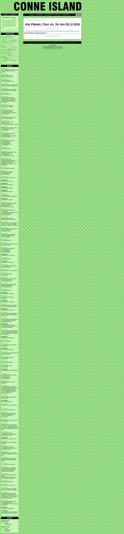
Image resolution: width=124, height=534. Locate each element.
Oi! (6, 54)
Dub (14, 40)
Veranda (4, 61)
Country (8, 38)
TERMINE (39, 14)
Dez (6, 14)
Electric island (13, 41)
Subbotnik (11, 58)
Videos (3, 530)
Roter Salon (15, 56)
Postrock (14, 54)
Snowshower (14, 57)
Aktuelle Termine (9, 30)
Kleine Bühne (9, 51)
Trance (13, 59)
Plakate (48, 42)
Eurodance (11, 42)
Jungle (3, 51)
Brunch (8, 37)
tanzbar (3, 62)
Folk (8, 44)
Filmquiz (3, 44)
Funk (3, 45)
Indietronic (14, 49)
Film (16, 43)
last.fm (3, 527)
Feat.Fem (11, 43)
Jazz (13, 50)
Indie (9, 49)
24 (3, 25)
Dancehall (14, 38)
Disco (3, 40)
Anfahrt (43, 42)
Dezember (29, 20)
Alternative (9, 36)
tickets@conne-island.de (58, 49)
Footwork (12, 44)
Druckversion (40, 20)
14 (10, 22)
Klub (15, 51)
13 (8, 22)
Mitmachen (65, 42)
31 (3, 27)
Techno (3, 59)
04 (5, 20)
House (3, 48)
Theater (8, 59)
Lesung (4, 52)
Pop (9, 54)
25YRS (3, 36)
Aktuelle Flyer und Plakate (52, 29)
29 (12, 25)
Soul (2, 58)
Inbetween (4, 49)
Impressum (31, 42)
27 (9, 25)
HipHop (15, 47)
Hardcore (9, 47)
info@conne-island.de (46, 49)
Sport (6, 58)
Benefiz (4, 37)
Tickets (3, 524)
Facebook (4, 521)
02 (14, 19)
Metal (8, 52)
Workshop (13, 61)
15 (12, 22)
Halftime (4, 47)
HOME (31, 14)
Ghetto (7, 45)
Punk (9, 55)
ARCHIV (58, 14)
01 (12, 19)
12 (7, 22)
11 (5, 22)
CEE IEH (58, 42)
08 (12, 20)
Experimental (4, 43)
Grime (11, 45)
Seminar (4, 57)
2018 (13, 14)
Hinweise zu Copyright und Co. (52, 36)
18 (5, 24)
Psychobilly (4, 55)
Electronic (4, 42)
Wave (8, 61)
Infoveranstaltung (6, 50)
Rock (3, 56)
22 (12, 24)
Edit (8, 41)
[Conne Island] (62, 8)
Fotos (2, 523)
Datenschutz (73, 42)
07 (11, 20)
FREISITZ (66, 14)
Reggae (14, 55)
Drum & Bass (9, 40)
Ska (9, 57)
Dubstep (3, 41)
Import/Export (9, 48)
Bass (14, 36)
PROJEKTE (49, 14)
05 (7, 20)
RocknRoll (8, 56)
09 (14, 20)
